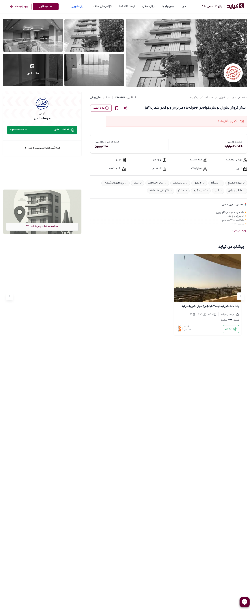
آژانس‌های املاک (103, 6)
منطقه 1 (209, 98)
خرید (183, 6)
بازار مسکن (148, 6)
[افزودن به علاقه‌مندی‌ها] (180, 296)
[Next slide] (9, 296)
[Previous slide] (240, 296)
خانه (244, 98)
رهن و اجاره (168, 6)
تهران (222, 98)
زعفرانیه (194, 98)
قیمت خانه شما (127, 6)
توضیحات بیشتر (240, 230)
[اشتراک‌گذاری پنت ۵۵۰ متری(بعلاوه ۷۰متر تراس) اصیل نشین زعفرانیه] (188, 296)
